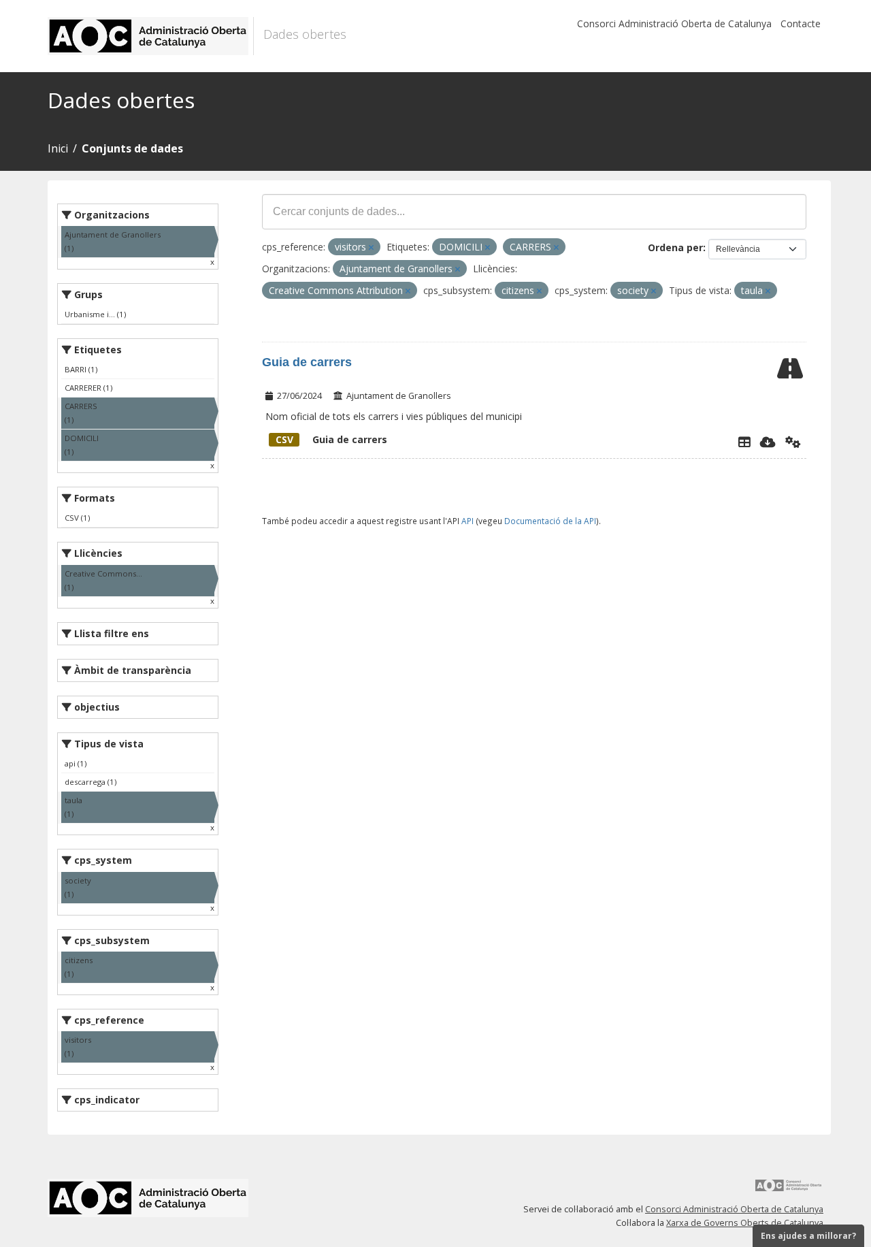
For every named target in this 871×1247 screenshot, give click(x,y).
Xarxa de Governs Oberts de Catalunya (744, 1223)
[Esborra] (371, 247)
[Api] (793, 441)
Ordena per (675, 247)
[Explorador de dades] (744, 441)
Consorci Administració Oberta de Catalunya (674, 23)
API (467, 520)
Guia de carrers (307, 362)
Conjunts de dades (132, 148)
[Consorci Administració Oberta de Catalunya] (788, 1190)
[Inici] (151, 36)
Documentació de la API (550, 520)
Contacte (800, 23)
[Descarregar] (768, 441)
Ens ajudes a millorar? (808, 1236)
